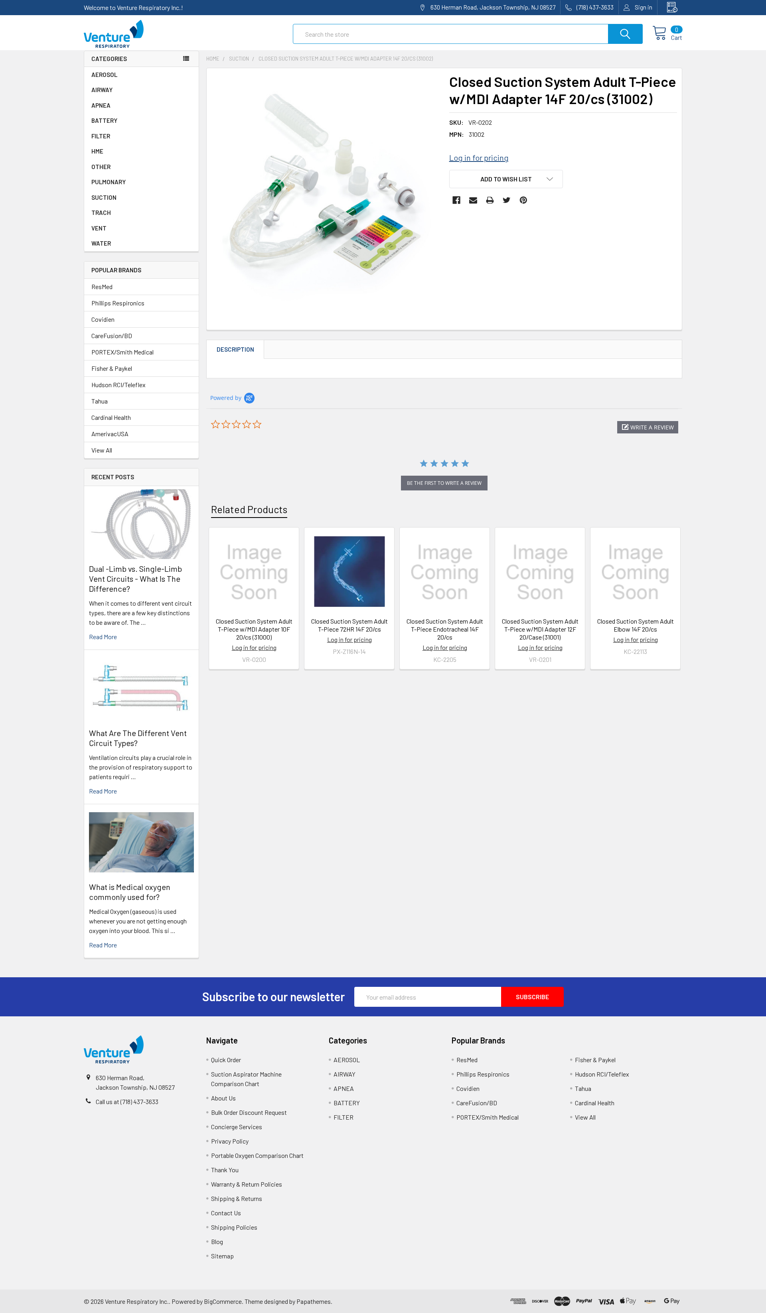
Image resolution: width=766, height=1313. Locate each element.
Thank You (225, 1169)
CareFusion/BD (111, 335)
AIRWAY (102, 89)
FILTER (100, 136)
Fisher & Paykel (111, 368)
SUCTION (103, 197)
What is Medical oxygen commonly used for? (129, 892)
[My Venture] (669, 7)
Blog (217, 1241)
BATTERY (104, 120)
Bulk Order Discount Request (249, 1112)
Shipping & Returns (236, 1198)
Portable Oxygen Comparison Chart (257, 1155)
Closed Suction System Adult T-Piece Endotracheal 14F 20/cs (445, 629)
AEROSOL (104, 74)
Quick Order (226, 1059)
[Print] (490, 200)
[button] (647, 427)
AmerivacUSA (109, 433)
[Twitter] (506, 200)
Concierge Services (236, 1126)
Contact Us (226, 1213)
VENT (99, 228)
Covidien (103, 319)
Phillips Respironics (117, 303)
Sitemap (222, 1256)
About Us (223, 1098)
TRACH (101, 212)
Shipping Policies (234, 1227)
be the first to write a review (444, 483)
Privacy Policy (230, 1141)
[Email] (473, 200)
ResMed (102, 286)
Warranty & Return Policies (246, 1184)
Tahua (99, 401)
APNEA (101, 105)
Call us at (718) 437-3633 (127, 1101)
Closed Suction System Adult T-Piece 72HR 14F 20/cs (349, 625)
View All (101, 450)
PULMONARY (108, 181)
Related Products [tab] (249, 509)
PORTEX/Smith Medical (122, 352)
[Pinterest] (523, 200)
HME (97, 151)
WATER (101, 243)
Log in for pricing (479, 157)
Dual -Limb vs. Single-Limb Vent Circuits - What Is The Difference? (135, 578)
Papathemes (313, 1301)
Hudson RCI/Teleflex (118, 384)
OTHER (101, 166)
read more (103, 636)
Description (235, 349)
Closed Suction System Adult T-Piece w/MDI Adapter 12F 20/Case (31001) (540, 629)
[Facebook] (456, 200)
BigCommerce (223, 1301)
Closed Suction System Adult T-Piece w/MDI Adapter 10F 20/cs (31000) (254, 629)
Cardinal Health (111, 417)
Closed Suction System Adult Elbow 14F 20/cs (635, 625)
